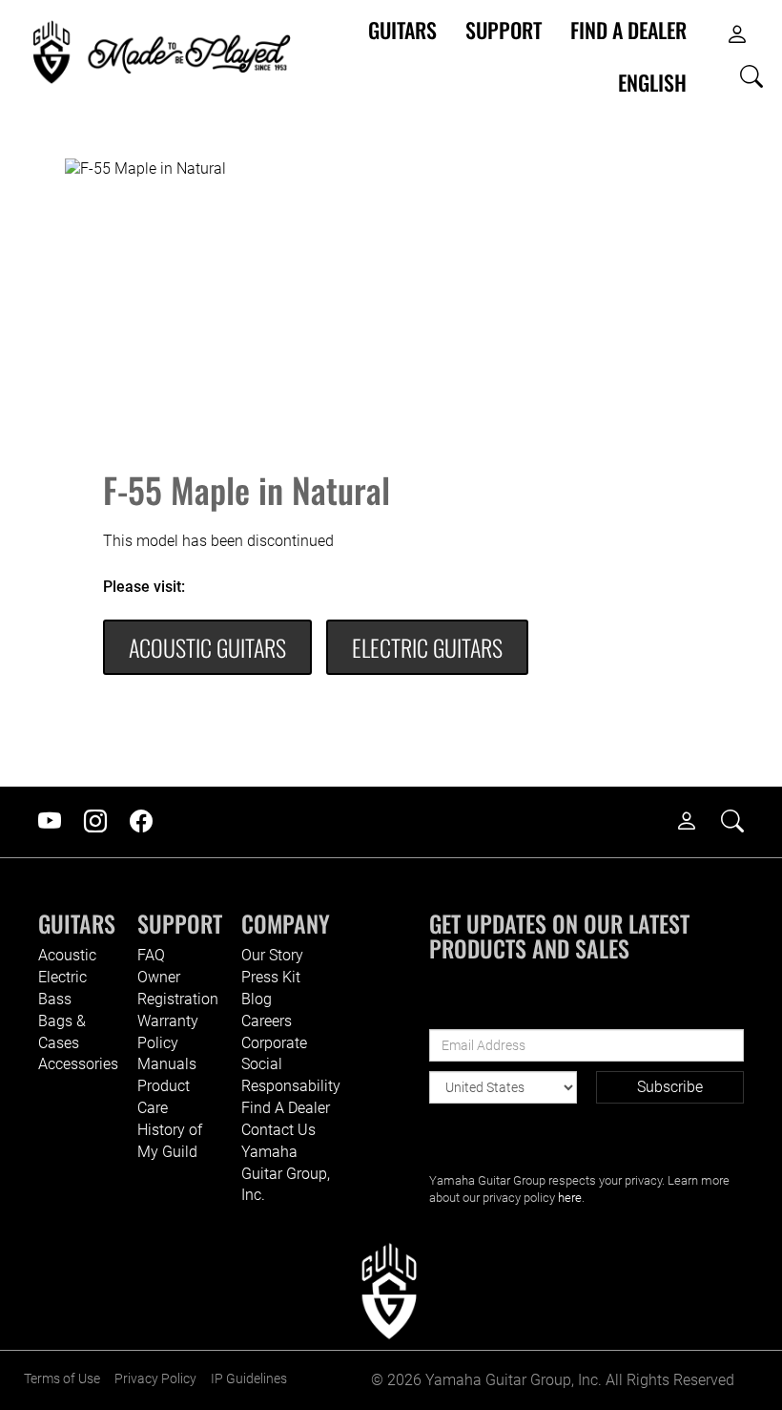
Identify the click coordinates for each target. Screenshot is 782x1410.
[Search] (751, 77)
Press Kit (270, 977)
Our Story (272, 955)
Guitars (402, 30)
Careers (266, 1021)
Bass (55, 999)
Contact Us (278, 1130)
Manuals (166, 1064)
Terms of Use (62, 1379)
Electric (62, 977)
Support (503, 30)
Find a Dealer (628, 30)
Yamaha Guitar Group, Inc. (285, 1174)
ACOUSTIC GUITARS (207, 647)
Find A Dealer (285, 1108)
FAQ (151, 955)
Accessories (78, 1064)
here (570, 1197)
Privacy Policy (155, 1379)
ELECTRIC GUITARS (427, 647)
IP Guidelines (249, 1379)
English (652, 82)
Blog (256, 999)
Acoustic (67, 955)
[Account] (737, 35)
